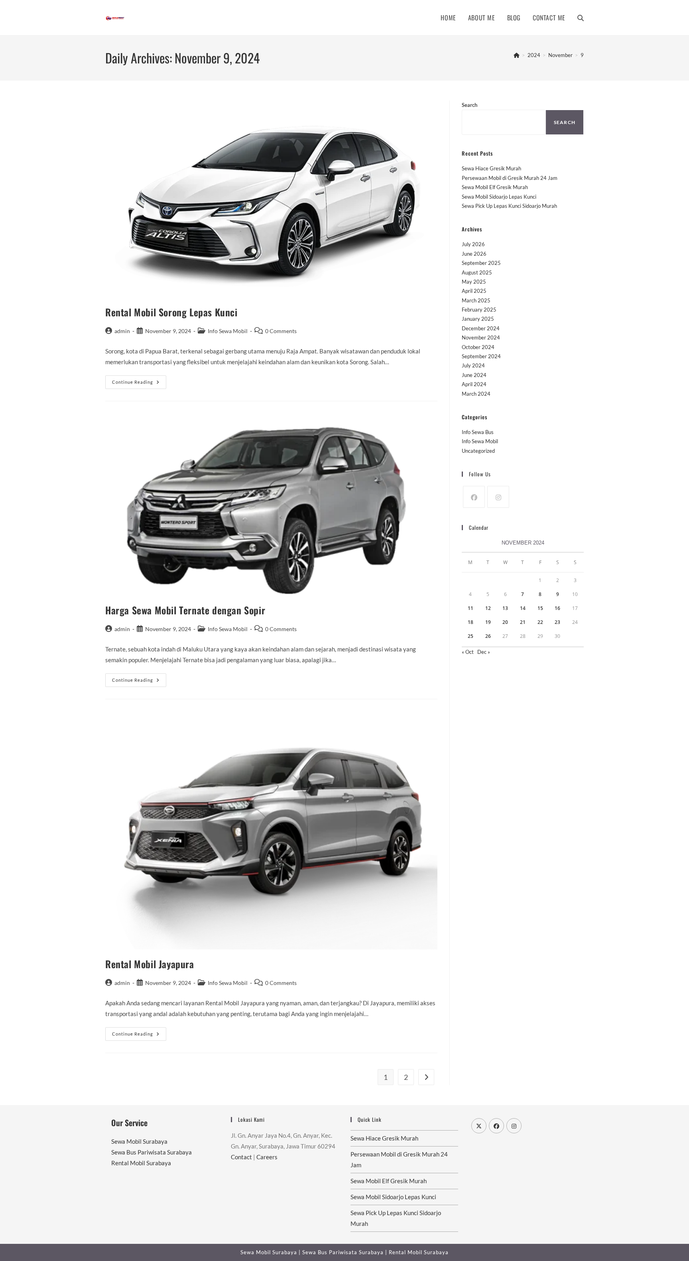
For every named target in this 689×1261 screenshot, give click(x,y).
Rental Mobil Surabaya (141, 1162)
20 (505, 622)
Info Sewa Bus (478, 432)
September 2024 (481, 356)
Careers (267, 1156)
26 (488, 636)
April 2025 (474, 291)
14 (523, 608)
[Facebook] (474, 497)
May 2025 (474, 281)
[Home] (517, 55)
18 (470, 622)
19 (488, 622)
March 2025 (476, 300)
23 (557, 622)
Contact (241, 1156)
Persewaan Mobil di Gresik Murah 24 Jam (509, 178)
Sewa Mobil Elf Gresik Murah (495, 187)
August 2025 (477, 272)
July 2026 (473, 244)
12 (488, 608)
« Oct (468, 652)
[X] (478, 1125)
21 (523, 622)
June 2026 (474, 254)
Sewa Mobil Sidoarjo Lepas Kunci (499, 196)
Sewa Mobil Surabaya (139, 1141)
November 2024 (481, 337)
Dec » (483, 652)
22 (540, 622)
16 (557, 608)
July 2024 (473, 365)
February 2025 (479, 309)
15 (540, 608)
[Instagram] (498, 497)
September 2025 (481, 263)
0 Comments (281, 331)
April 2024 (474, 384)
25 (470, 636)
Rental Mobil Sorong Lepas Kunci (171, 312)
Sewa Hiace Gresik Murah (491, 168)
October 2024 (478, 347)
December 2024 (481, 328)
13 (505, 608)
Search (469, 105)
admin (122, 331)
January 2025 (478, 319)
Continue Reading (139, 384)
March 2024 (476, 394)
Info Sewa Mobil (228, 331)
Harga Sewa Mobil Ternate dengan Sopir (185, 610)
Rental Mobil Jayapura (149, 964)
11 (470, 608)
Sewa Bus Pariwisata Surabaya (151, 1152)
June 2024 (474, 375)
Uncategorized (478, 451)
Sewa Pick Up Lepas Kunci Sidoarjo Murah (509, 206)
